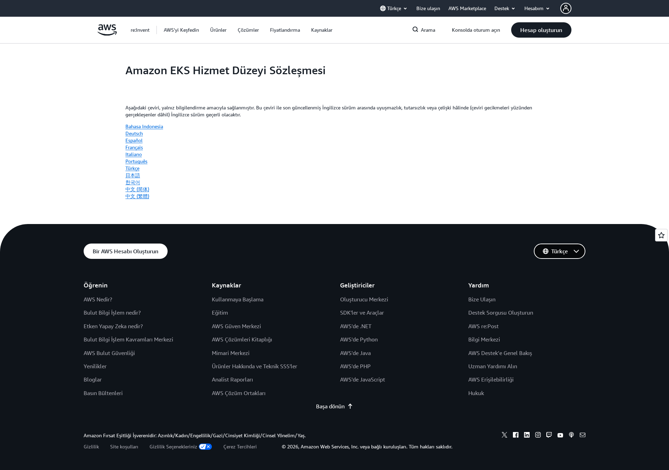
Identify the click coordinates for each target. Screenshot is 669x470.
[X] (504, 436)
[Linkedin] (527, 436)
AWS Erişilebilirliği (491, 379)
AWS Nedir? (98, 299)
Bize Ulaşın (481, 299)
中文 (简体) (137, 189)
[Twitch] (549, 436)
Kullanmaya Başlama (237, 299)
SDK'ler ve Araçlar (362, 312)
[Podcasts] (571, 436)
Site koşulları (124, 446)
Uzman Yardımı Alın (492, 366)
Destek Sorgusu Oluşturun (500, 312)
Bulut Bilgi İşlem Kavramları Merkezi (128, 339)
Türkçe (132, 168)
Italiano (133, 154)
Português (136, 161)
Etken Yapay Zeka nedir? (113, 326)
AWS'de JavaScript (362, 379)
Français (134, 147)
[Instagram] (538, 436)
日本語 (132, 175)
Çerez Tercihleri (240, 446)
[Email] (582, 436)
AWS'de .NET (355, 326)
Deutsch (134, 133)
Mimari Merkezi (230, 352)
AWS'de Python (359, 339)
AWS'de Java (355, 352)
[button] (181, 30)
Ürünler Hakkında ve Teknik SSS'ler (254, 366)
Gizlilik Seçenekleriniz (173, 446)
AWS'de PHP (355, 366)
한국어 (132, 182)
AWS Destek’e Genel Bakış (500, 352)
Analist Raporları (232, 379)
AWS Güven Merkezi (236, 326)
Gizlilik (91, 446)
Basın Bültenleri (103, 393)
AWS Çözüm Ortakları (239, 393)
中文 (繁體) (137, 196)
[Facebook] (515, 436)
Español (134, 140)
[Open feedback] (661, 235)
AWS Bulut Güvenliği (109, 352)
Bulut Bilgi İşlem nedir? (112, 312)
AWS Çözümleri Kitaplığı (242, 339)
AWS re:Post (483, 326)
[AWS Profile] (565, 8)
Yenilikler (95, 366)
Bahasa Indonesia (144, 126)
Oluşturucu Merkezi (364, 299)
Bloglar (93, 379)
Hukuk (476, 393)
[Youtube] (560, 436)
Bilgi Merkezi (484, 339)
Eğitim (220, 312)
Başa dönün (330, 406)
